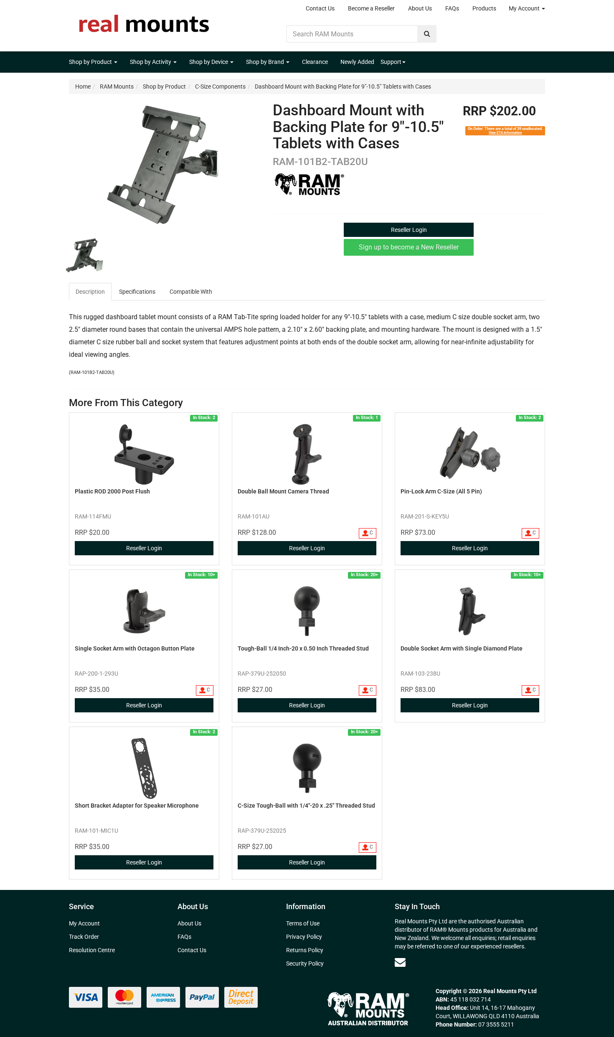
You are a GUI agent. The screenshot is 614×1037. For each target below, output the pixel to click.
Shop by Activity (151, 61)
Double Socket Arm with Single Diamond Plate (462, 648)
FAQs (452, 8)
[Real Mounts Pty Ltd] (144, 21)
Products (484, 8)
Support (391, 61)
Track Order (84, 936)
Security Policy (305, 963)
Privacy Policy (304, 936)
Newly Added (357, 61)
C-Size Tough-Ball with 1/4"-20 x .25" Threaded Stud (306, 805)
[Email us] (400, 962)
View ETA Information (505, 132)
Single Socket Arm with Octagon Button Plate (135, 648)
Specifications (137, 291)
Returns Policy (304, 950)
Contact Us (320, 8)
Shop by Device (209, 61)
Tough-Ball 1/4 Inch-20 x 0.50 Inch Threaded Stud (303, 648)
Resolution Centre (92, 950)
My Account (525, 8)
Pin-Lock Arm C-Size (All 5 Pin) (441, 491)
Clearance (315, 61)
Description (90, 291)
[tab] (90, 291)
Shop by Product (91, 61)
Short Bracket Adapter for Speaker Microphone (137, 805)
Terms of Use (303, 923)
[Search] (427, 34)
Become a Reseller (371, 8)
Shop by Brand (265, 61)
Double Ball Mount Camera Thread (283, 491)
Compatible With (191, 291)
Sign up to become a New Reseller (409, 247)
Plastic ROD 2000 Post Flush (112, 491)
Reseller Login (409, 229)
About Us (420, 8)
